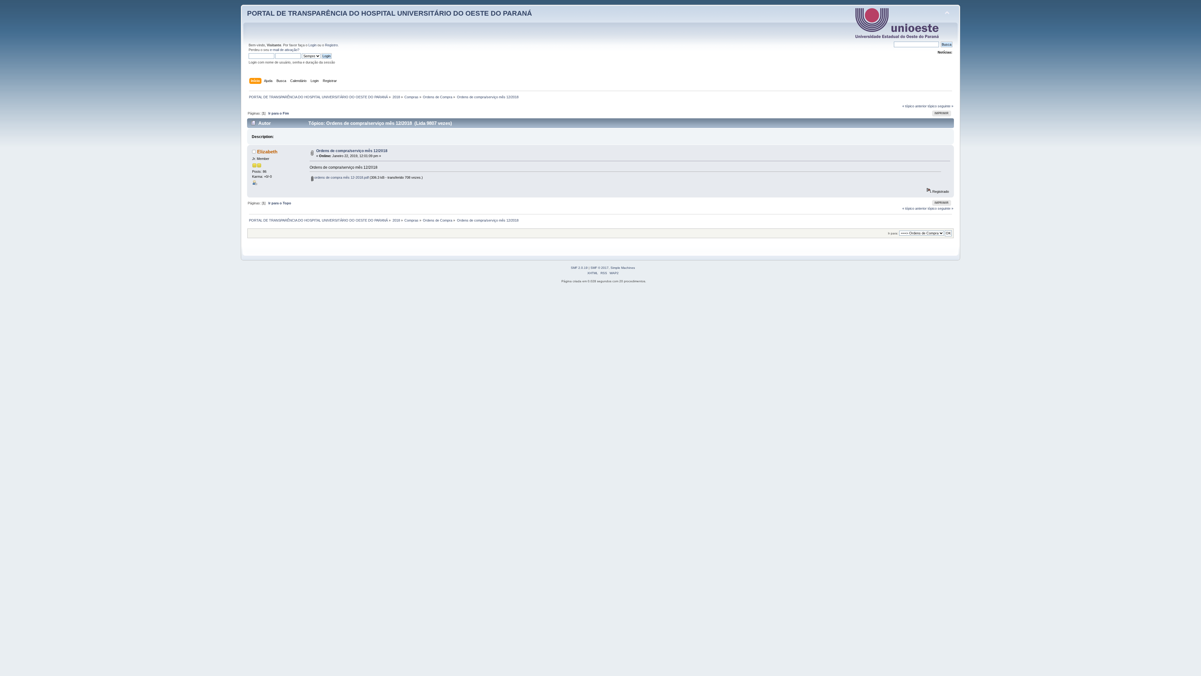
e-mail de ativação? (284, 50)
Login (312, 45)
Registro (331, 45)
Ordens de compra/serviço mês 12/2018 (352, 151)
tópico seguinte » (940, 106)
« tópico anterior (914, 106)
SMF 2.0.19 (579, 267)
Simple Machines (623, 267)
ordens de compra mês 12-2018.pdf (341, 177)
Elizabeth (267, 151)
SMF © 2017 (599, 267)
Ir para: (893, 233)
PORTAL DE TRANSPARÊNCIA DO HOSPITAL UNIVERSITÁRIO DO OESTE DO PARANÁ (389, 13)
